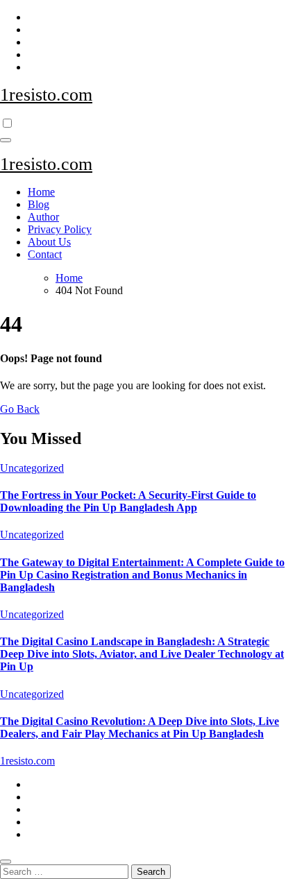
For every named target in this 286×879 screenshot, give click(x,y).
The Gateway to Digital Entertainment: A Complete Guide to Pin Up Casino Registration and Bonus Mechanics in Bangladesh (142, 574)
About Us (49, 242)
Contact (45, 254)
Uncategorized (32, 468)
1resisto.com (46, 95)
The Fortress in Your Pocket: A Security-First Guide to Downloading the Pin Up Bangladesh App (128, 501)
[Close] (5, 862)
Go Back (20, 409)
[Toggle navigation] (5, 140)
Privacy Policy (60, 229)
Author (43, 217)
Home (41, 192)
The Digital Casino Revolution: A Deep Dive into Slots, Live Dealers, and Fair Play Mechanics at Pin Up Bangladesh (139, 727)
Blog (38, 204)
